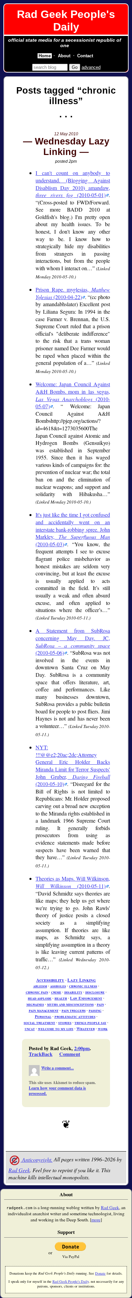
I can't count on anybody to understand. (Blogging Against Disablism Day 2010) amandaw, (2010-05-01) (73, 183)
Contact (85, 55)
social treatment (39, 1022)
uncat (30, 1028)
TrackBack (40, 1054)
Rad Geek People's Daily (66, 20)
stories (64, 1022)
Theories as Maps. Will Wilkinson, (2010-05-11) (73, 882)
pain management (44, 1010)
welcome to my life (55, 1028)
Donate (100, 1273)
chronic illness (83, 986)
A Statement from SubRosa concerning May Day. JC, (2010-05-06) (73, 641)
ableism (40, 986)
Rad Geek (19, 1170)
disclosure (95, 992)
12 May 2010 (66, 134)
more (96, 1220)
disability (73, 992)
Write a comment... (57, 1068)
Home (45, 55)
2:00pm (82, 1048)
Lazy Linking (81, 980)
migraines (35, 1004)
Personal (43, 1016)
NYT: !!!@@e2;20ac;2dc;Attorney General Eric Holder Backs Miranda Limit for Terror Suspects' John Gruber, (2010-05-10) (73, 765)
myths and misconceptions (70, 1004)
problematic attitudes (74, 1016)
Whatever (85, 1028)
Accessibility (50, 980)
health (60, 998)
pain (100, 1004)
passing (95, 1010)
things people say (90, 1022)
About (64, 55)
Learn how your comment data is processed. (57, 1090)
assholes (58, 986)
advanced (91, 67)
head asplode (39, 998)
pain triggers (74, 1010)
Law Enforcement (86, 998)
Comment (69, 1054)
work (103, 1028)
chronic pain (37, 992)
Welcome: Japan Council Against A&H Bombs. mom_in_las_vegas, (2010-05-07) (73, 395)
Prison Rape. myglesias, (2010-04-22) (73, 293)
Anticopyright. (36, 1159)
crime (56, 992)
